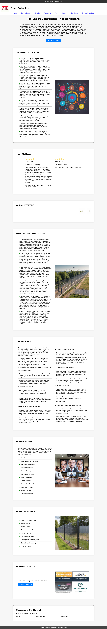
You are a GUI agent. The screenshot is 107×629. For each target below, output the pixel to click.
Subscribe (64, 616)
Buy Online (74, 13)
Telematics (47, 13)
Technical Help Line (88, 13)
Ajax (56, 13)
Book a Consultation (53, 40)
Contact (64, 13)
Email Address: (40, 616)
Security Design (26, 13)
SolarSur (37, 13)
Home (15, 13)
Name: (18, 616)
